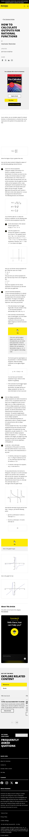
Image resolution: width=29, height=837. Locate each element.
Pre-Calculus (4, 611)
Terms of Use (4, 813)
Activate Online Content (6, 768)
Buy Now (11, 100)
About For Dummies (5, 761)
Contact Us (3, 765)
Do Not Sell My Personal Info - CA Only (10, 824)
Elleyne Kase (12, 44)
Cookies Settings (5, 820)
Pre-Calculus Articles (8, 19)
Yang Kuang (4, 44)
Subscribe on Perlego (14, 104)
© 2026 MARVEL (5, 835)
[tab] (14, 684)
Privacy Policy (4, 817)
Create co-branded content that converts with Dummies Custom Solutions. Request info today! (14, 1)
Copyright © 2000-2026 (6, 827)
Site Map (3, 772)
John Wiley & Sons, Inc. (19, 827)
